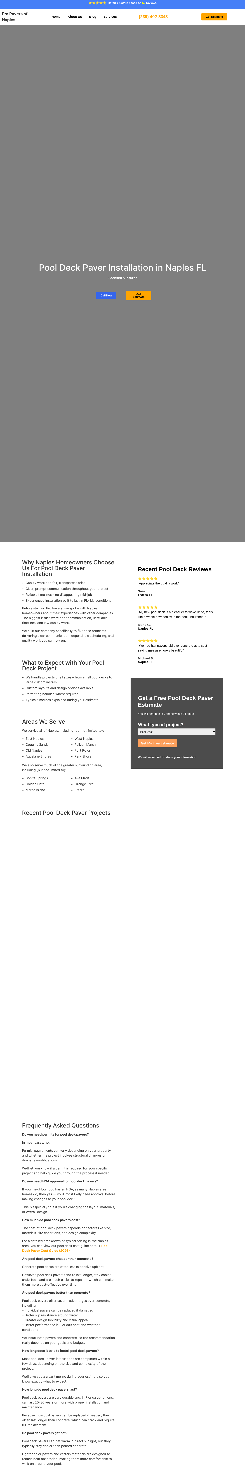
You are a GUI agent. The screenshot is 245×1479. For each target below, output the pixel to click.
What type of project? (161, 725)
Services (110, 16)
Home (55, 16)
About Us (75, 16)
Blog (92, 16)
